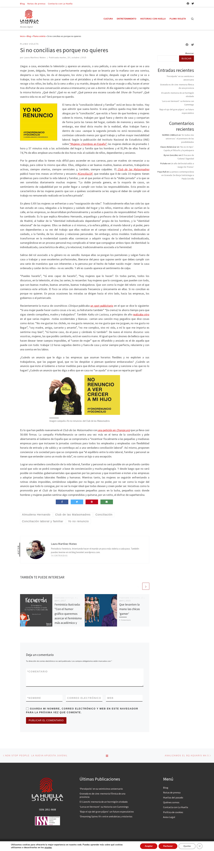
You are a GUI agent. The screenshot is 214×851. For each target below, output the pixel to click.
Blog (29, 36)
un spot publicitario (101, 305)
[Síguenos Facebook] (188, 3)
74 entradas (59, 555)
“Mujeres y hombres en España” (88, 144)
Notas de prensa (171, 792)
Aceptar (149, 846)
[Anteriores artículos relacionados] (138, 586)
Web (110, 698)
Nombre (34, 698)
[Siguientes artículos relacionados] (145, 586)
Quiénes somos (171, 802)
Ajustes (187, 846)
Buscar (189, 53)
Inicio (22, 36)
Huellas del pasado (173, 797)
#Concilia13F (84, 173)
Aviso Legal (169, 817)
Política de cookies (173, 812)
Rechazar (168, 846)
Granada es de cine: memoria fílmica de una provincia (102, 795)
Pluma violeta (39, 36)
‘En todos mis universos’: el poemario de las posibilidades (180, 138)
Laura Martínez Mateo (35, 58)
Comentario (37, 671)
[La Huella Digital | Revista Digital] (29, 16)
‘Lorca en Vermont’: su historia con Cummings (104, 806)
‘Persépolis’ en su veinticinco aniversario (101, 788)
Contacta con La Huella (175, 807)
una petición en (113, 430)
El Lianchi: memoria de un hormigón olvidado (104, 801)
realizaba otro (141, 314)
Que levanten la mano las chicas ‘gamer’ (129, 609)
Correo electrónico (84, 700)
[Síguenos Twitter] (193, 3)
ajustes (48, 847)
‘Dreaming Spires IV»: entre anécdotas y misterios (106, 816)
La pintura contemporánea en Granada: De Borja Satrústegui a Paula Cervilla (177, 175)
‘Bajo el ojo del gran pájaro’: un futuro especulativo (107, 811)
